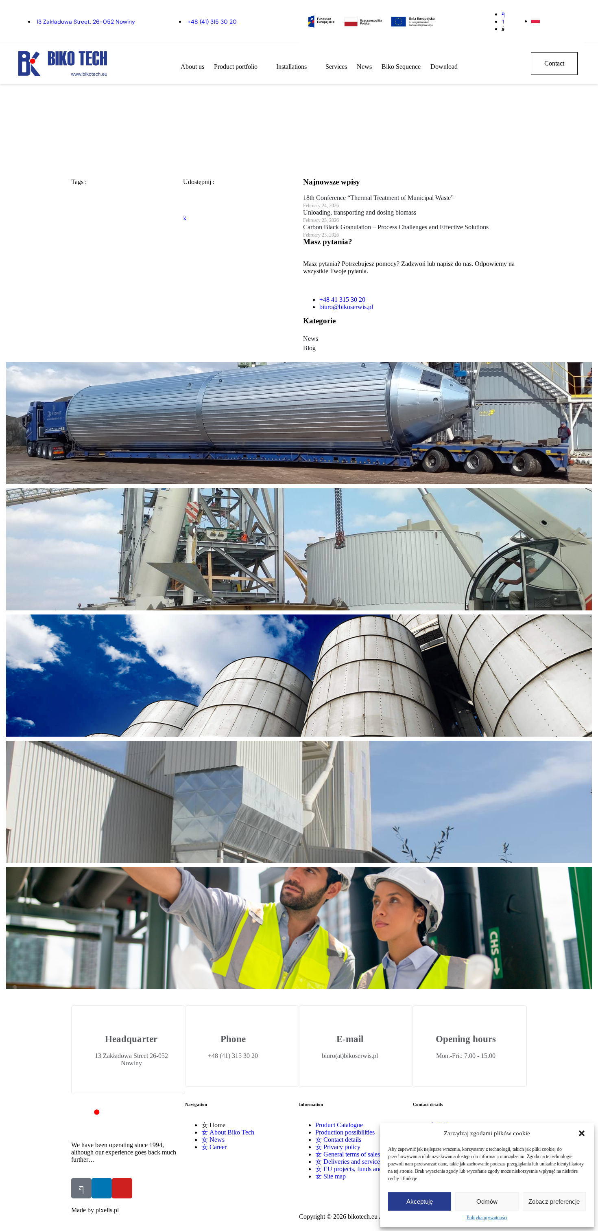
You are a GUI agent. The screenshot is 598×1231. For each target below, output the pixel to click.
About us (192, 66)
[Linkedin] (102, 1188)
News (364, 66)
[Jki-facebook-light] (81, 1188)
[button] (582, 1133)
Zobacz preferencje (554, 1201)
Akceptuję (419, 1201)
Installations (291, 66)
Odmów (487, 1201)
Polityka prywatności (487, 1217)
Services (336, 66)
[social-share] (239, 196)
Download (444, 66)
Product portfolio (236, 66)
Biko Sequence (401, 66)
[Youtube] (122, 1188)
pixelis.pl (107, 1210)
